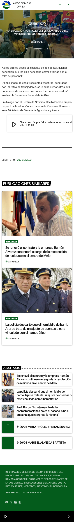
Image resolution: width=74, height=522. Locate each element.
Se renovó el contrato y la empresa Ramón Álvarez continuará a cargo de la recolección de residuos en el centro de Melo (36, 252)
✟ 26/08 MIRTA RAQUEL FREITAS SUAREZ (43, 427)
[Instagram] (15, 502)
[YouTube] (6, 502)
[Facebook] (19, 502)
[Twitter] (11, 502)
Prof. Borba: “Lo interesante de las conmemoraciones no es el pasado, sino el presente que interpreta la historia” (43, 411)
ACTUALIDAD (36, 24)
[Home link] (17, 5)
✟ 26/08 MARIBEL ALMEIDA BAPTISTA (41, 443)
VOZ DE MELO (24, 160)
